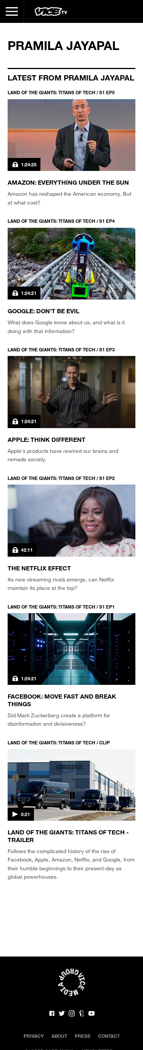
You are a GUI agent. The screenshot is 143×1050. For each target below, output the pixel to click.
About (59, 1036)
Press (82, 1036)
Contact (109, 1036)
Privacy (34, 1036)
